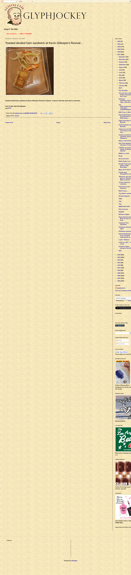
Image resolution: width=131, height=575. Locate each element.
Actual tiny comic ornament (124, 187)
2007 (119, 278)
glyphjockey (121, 288)
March (121, 80)
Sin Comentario (124, 158)
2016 (119, 255)
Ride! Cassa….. (124, 191)
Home (58, 122)
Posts (120, 340)
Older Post (107, 122)
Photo (121, 156)
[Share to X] (48, 113)
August (121, 67)
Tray (120, 201)
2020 (119, 46)
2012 (119, 265)
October (122, 62)
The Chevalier (123, 90)
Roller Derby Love (124, 161)
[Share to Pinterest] (52, 113)
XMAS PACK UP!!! (124, 206)
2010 (119, 270)
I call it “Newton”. (124, 239)
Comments (121, 344)
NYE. (120, 250)
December (122, 57)
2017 (119, 54)
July (120, 70)
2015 (119, 257)
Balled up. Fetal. (124, 153)
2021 (119, 44)
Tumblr (17, 115)
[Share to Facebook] (50, 113)
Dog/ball (121, 211)
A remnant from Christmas (124, 223)
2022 (119, 41)
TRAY (120, 198)
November (122, 59)
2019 (119, 49)
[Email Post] (41, 113)
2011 (119, 268)
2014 (119, 260)
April (120, 77)
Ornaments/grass (124, 196)
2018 (119, 52)
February (122, 83)
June (121, 72)
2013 (119, 262)
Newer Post (9, 122)
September (122, 64)
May (120, 75)
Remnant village (124, 214)
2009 (119, 273)
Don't (120, 88)
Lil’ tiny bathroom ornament (124, 183)
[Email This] (45, 113)
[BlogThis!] (46, 113)
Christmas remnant (125, 231)
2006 (119, 281)
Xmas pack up (123, 209)
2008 (119, 275)
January (122, 85)
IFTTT (9, 108)
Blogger (74, 560)
